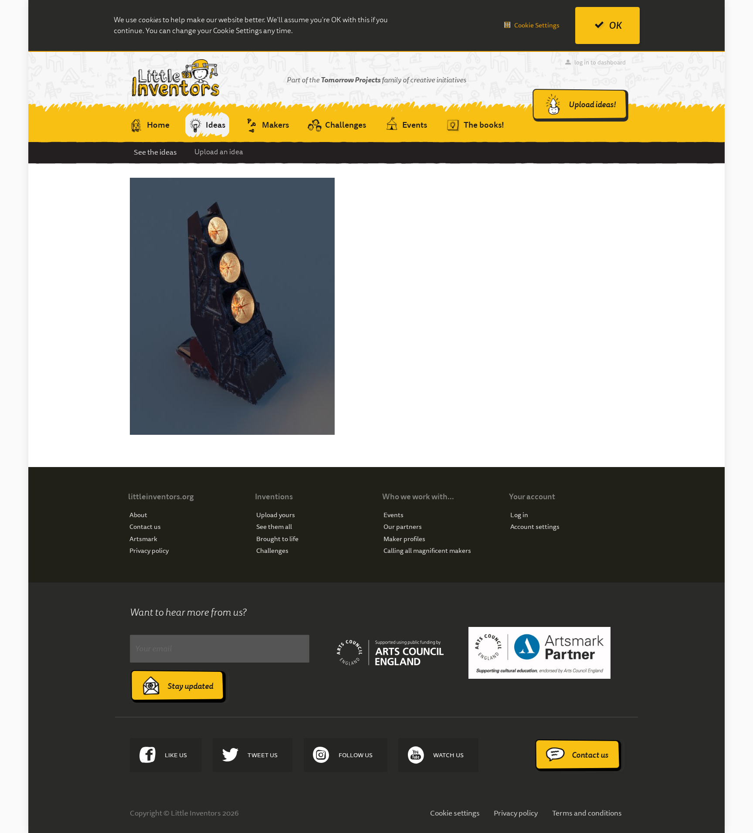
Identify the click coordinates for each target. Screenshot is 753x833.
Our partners (402, 527)
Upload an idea (218, 152)
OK (615, 25)
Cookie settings (455, 812)
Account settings (535, 527)
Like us (176, 755)
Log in (519, 515)
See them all (274, 527)
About (138, 515)
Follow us (356, 755)
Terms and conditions (587, 812)
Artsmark (143, 539)
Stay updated (190, 686)
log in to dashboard (600, 62)
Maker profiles (404, 539)
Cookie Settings (537, 25)
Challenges (272, 550)
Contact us (145, 527)
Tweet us (263, 755)
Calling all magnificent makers (427, 550)
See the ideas (155, 151)
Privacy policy (149, 550)
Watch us (448, 755)
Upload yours (275, 515)
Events (393, 515)
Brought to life (277, 539)
